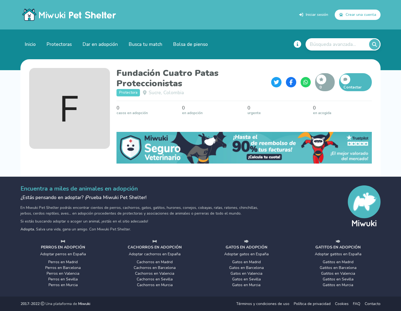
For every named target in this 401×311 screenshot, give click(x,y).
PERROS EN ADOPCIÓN (63, 247)
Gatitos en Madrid (338, 262)
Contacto (373, 303)
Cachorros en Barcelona (155, 267)
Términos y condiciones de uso (262, 303)
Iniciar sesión (317, 14)
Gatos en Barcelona (246, 267)
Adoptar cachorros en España (155, 254)
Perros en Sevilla (63, 279)
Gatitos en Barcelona (338, 267)
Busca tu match (145, 44)
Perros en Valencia (63, 273)
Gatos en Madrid (246, 262)
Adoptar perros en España (63, 254)
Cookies (342, 303)
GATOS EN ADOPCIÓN (246, 247)
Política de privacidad (312, 303)
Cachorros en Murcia (155, 285)
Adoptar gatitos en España (338, 254)
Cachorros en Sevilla (155, 279)
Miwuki (84, 303)
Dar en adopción (100, 44)
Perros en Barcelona (63, 267)
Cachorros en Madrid (155, 262)
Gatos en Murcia (246, 285)
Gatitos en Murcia (338, 285)
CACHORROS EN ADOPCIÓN (155, 247)
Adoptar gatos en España (246, 254)
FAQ (356, 303)
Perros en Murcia (63, 285)
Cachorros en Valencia (154, 273)
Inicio (30, 44)
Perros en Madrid (63, 262)
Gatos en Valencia (246, 273)
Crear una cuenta (361, 14)
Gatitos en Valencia (338, 273)
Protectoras (59, 44)
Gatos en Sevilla (246, 279)
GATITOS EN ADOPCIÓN (338, 247)
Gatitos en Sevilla (338, 279)
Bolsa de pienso (190, 44)
